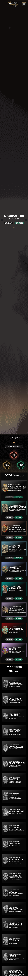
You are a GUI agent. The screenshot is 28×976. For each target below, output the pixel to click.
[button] (24, 4)
